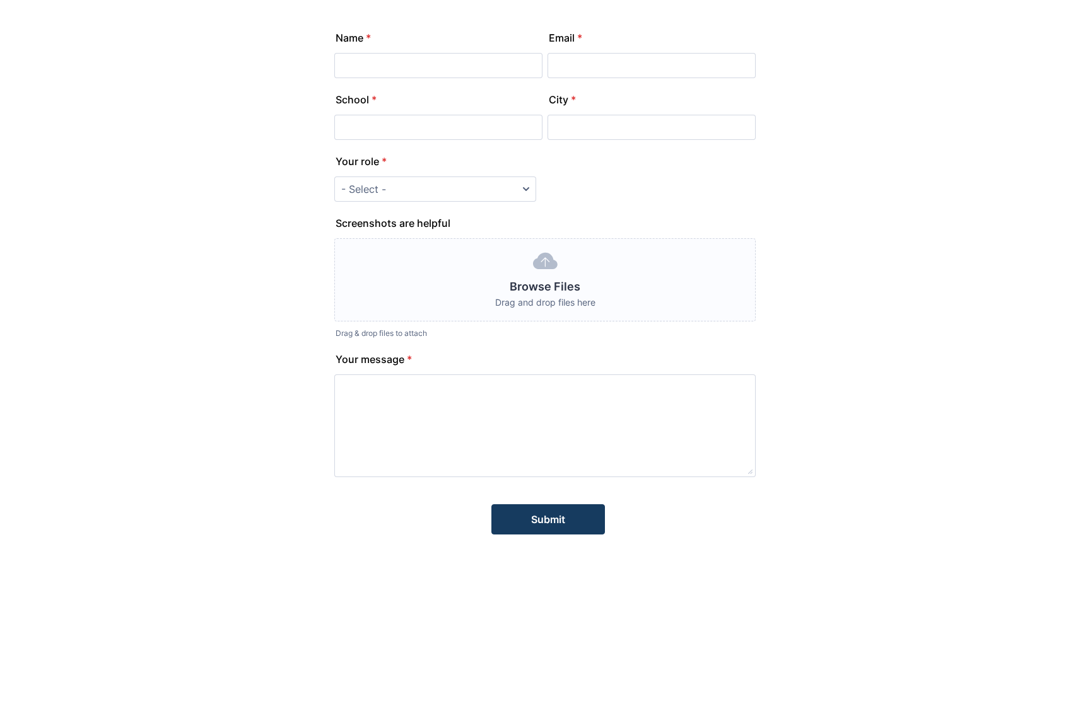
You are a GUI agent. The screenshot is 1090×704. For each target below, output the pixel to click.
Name (353, 38)
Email (565, 38)
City (562, 99)
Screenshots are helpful (393, 223)
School (356, 99)
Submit (548, 519)
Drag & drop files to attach (381, 333)
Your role (361, 161)
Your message (374, 359)
